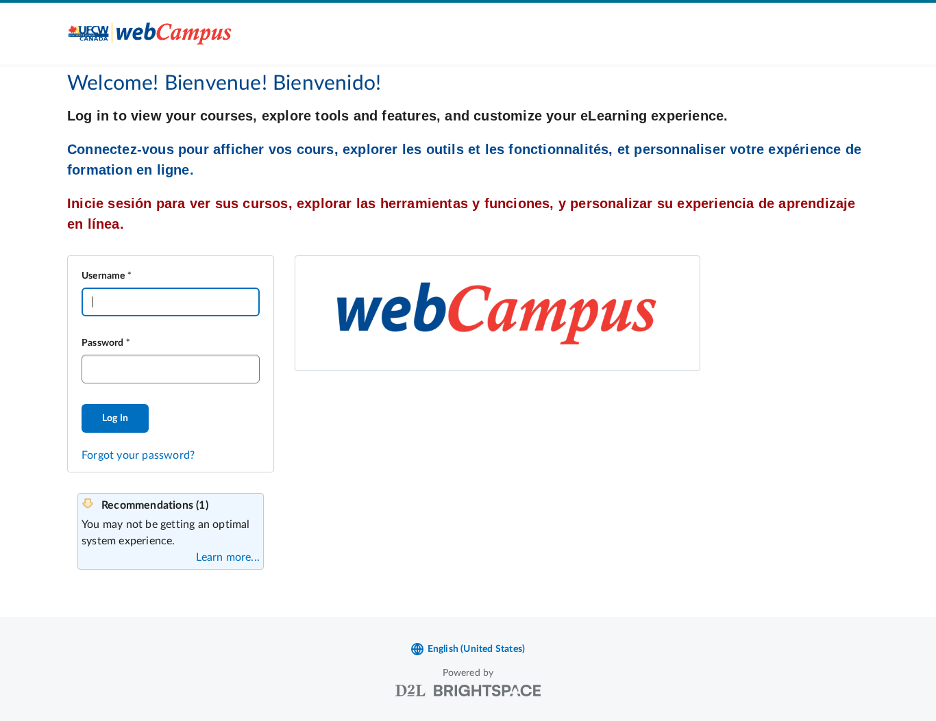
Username (103, 276)
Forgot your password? (138, 455)
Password (103, 343)
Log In (115, 418)
